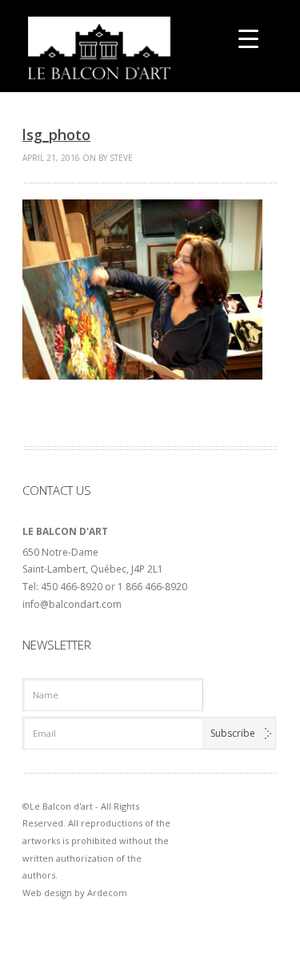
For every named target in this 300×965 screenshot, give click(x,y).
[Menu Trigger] (248, 38)
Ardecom (107, 893)
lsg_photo (56, 134)
